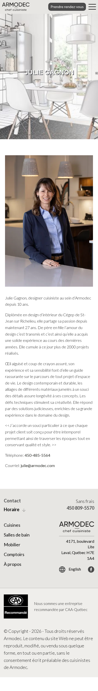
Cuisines (12, 525)
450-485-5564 (37, 455)
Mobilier (12, 544)
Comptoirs (14, 554)
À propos (12, 564)
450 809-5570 (80, 508)
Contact (12, 500)
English (74, 569)
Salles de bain (17, 535)
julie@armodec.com (38, 465)
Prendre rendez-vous (67, 7)
